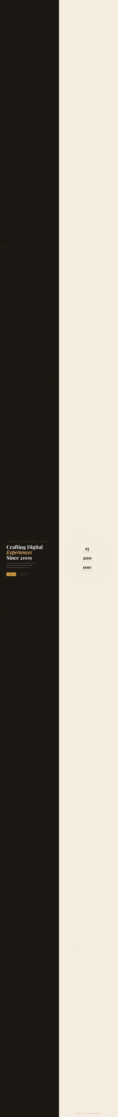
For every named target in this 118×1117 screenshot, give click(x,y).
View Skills (23, 574)
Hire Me (11, 574)
